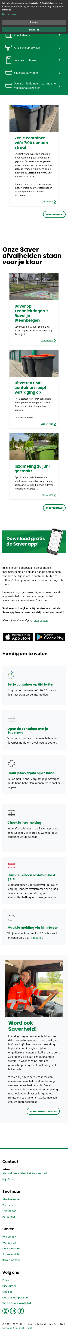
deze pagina (41, 620)
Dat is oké (34, 29)
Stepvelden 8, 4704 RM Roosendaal (24, 1173)
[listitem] (34, 35)
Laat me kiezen (9, 14)
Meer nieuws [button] (54, 214)
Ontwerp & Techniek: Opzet (17, 1327)
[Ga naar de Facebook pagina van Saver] (21, 1311)
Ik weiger (34, 22)
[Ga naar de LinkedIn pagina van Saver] (13, 1311)
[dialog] (34, 17)
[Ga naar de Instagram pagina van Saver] (5, 1311)
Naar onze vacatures (43, 1111)
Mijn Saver (35, 937)
